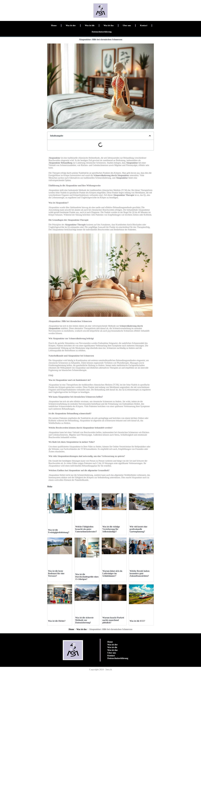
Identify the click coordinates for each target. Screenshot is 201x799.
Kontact (143, 25)
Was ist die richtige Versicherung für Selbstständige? (111, 529)
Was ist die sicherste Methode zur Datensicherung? (84, 620)
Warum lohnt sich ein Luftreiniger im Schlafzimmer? (112, 573)
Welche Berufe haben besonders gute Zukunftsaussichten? (139, 573)
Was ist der (71, 25)
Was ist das (109, 25)
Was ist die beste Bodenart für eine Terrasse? (56, 573)
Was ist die (89, 25)
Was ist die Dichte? (56, 621)
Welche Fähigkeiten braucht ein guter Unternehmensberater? (86, 529)
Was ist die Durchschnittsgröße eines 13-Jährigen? (87, 576)
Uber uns (127, 25)
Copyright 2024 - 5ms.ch (100, 669)
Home (54, 25)
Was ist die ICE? (137, 621)
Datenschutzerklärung (102, 32)
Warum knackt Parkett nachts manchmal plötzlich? (113, 620)
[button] (150, 136)
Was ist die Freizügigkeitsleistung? (58, 531)
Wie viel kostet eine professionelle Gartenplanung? (138, 529)
